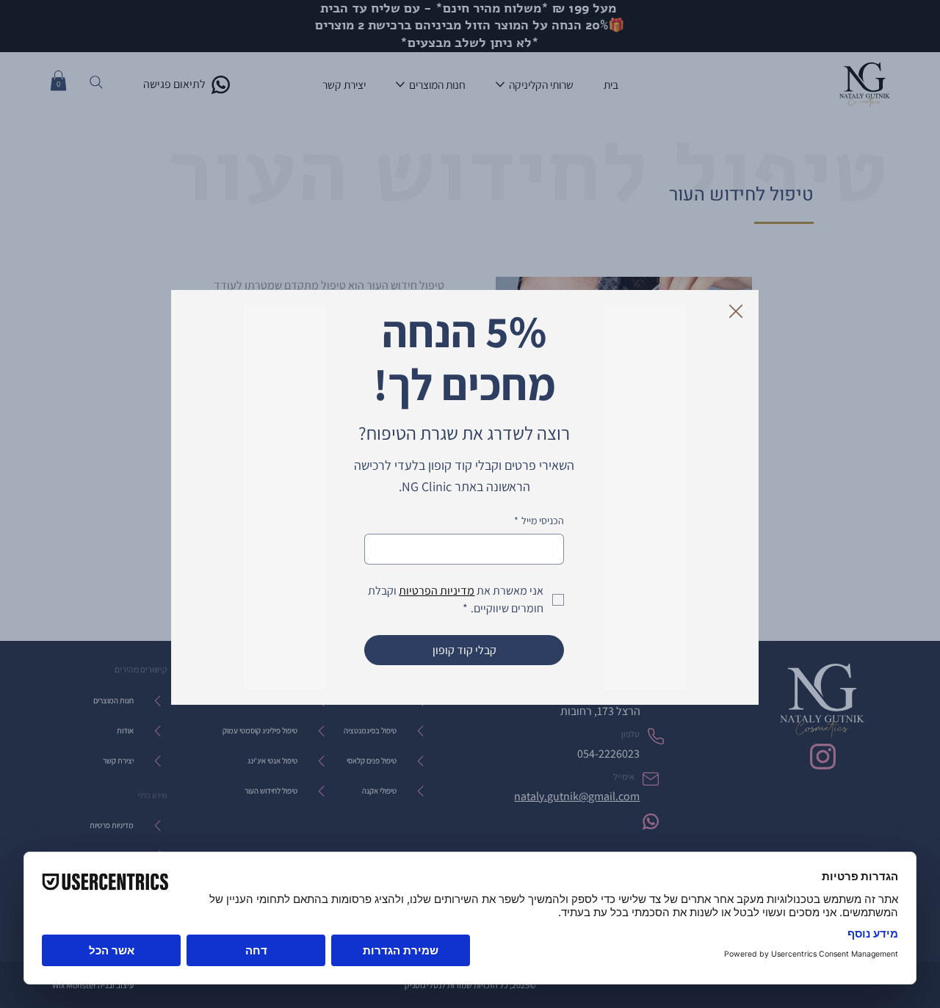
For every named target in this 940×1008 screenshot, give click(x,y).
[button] (735, 312)
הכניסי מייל (539, 520)
